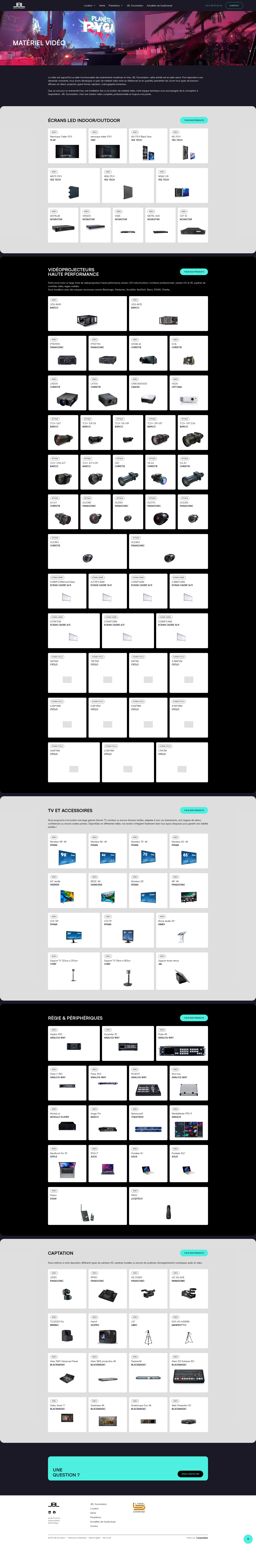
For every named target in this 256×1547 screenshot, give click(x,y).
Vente (102, 5)
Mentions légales (94, 1538)
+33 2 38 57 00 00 (213, 5)
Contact (234, 5)
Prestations (114, 5)
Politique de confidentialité (77, 1538)
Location (88, 5)
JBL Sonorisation (135, 5)
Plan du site (107, 1538)
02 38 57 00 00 (54, 1518)
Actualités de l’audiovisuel (159, 5)
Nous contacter (190, 1474)
